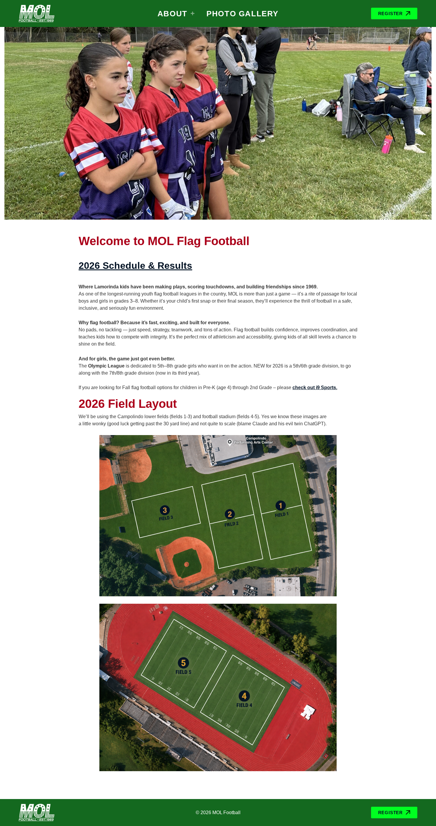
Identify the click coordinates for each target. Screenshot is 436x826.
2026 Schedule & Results (135, 265)
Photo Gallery (242, 14)
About (172, 14)
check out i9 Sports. (314, 387)
